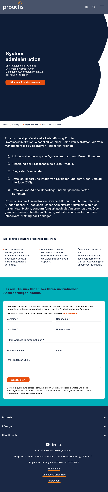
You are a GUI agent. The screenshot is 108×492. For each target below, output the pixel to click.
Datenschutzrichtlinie (54, 474)
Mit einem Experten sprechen (25, 82)
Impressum (54, 480)
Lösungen (16, 124)
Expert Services (31, 124)
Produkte (7, 417)
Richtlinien (54, 468)
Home (5, 124)
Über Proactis (9, 435)
